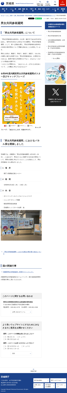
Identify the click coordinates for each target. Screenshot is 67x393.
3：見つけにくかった (12, 348)
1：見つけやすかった (12, 346)
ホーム (2, 15)
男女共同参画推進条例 (54, 31)
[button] (47, 3)
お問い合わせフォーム (18, 312)
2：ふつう (22, 337)
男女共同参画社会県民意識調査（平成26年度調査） (56, 47)
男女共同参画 (28, 15)
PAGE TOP (33, 371)
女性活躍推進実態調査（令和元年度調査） (56, 41)
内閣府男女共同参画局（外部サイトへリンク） (18, 272)
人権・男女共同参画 (19, 15)
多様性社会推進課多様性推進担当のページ (44, 15)
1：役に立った (10, 337)
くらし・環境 (9, 15)
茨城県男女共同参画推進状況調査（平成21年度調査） (56, 53)
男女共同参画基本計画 (54, 35)
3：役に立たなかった (12, 339)
